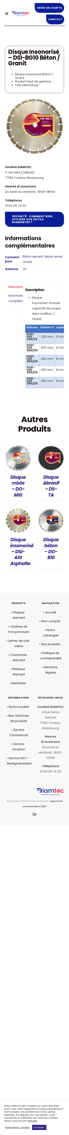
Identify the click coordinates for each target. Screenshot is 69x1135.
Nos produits (50, 644)
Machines (19, 683)
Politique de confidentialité (50, 655)
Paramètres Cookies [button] (17, 1127)
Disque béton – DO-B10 (51, 548)
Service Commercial (18, 732)
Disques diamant (18, 615)
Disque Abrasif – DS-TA (51, 486)
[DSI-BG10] (34, 126)
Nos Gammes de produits (18, 718)
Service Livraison (18, 746)
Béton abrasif (33, 256)
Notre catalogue (50, 632)
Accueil (50, 612)
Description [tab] (14, 287)
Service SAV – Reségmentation (18, 760)
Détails (18, 458)
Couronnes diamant (18, 657)
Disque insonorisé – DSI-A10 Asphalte (21, 551)
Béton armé (53, 256)
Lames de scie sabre (18, 643)
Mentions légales (50, 670)
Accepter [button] (39, 1127)
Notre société (19, 707)
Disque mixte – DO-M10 (18, 486)
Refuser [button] (32, 1121)
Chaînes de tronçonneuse (18, 629)
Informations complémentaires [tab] (14, 298)
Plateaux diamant (18, 671)
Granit (27, 262)
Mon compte (50, 621)
